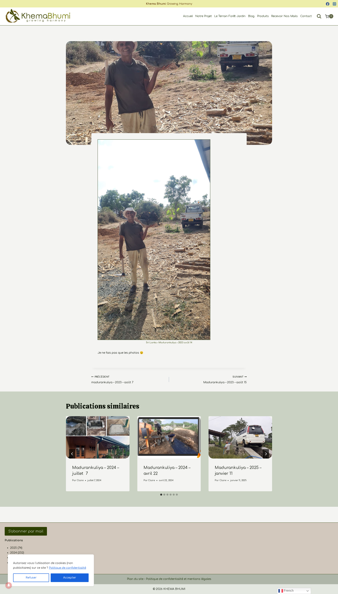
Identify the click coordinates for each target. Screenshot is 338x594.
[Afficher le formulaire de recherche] (319, 16)
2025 (13, 547)
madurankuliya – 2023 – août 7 (112, 380)
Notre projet (203, 16)
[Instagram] (334, 3)
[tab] (161, 495)
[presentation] (97, 437)
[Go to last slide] (72, 454)
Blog (251, 16)
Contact (306, 16)
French (288, 590)
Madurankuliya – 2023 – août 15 (225, 380)
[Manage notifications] (8, 585)
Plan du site (135, 579)
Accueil (188, 16)
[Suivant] (266, 454)
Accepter (69, 577)
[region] (51, 570)
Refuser (31, 577)
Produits (263, 16)
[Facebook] (327, 3)
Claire (80, 480)
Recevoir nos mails (284, 16)
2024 (13, 552)
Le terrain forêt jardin (229, 16)
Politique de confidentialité (67, 567)
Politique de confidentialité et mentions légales (178, 579)
